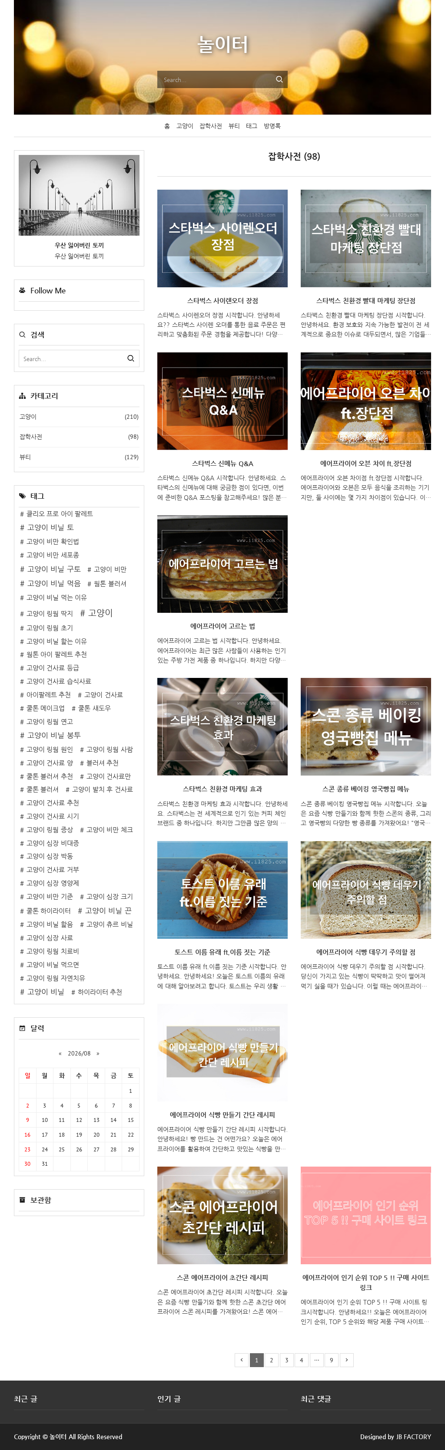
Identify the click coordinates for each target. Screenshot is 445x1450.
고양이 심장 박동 (50, 856)
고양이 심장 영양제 (53, 883)
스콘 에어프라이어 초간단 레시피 (222, 1278)
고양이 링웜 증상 (50, 830)
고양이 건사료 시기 (53, 816)
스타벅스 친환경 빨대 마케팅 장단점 (365, 301)
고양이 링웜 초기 (50, 628)
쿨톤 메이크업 (46, 708)
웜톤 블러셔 (110, 584)
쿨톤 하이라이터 (49, 911)
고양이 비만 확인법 (53, 542)
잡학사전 (210, 125)
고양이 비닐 (45, 992)
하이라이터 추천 (100, 992)
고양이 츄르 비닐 (109, 924)
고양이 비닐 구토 (54, 569)
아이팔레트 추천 (49, 695)
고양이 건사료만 (108, 776)
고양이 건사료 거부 (53, 870)
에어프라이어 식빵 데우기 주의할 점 (365, 952)
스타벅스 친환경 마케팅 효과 (222, 789)
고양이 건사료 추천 (53, 803)
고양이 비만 (110, 569)
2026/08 (79, 1053)
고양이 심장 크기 (109, 897)
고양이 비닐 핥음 (50, 924)
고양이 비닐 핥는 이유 (57, 641)
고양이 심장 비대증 (53, 843)
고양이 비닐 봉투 (54, 735)
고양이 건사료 (103, 695)
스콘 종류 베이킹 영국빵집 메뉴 (365, 789)
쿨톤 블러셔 (43, 789)
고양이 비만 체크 (109, 830)
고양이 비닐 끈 (108, 911)
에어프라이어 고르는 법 (222, 626)
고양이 (184, 125)
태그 (251, 125)
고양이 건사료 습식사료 (59, 681)
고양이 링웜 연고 (50, 722)
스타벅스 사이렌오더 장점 (222, 301)
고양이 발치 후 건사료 (102, 789)
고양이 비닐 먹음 (54, 583)
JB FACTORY (414, 1436)
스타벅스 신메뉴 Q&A (222, 463)
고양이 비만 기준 (50, 897)
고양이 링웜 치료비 (53, 951)
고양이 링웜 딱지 (50, 614)
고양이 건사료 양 (50, 763)
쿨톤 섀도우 (94, 708)
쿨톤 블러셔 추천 (50, 776)
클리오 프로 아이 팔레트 (60, 514)
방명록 (272, 125)
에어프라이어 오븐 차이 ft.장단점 (366, 463)
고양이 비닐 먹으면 (53, 965)
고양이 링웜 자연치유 (56, 978)
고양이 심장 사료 (50, 938)
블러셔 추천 (102, 763)
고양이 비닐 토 (50, 527)
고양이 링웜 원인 (50, 749)
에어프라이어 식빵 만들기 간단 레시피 (222, 1115)
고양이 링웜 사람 (109, 749)
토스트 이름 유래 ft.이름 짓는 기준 (222, 952)
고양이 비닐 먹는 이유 (57, 598)
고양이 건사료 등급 (53, 668)
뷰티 (234, 125)
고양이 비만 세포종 (53, 555)
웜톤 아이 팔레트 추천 (57, 654)
